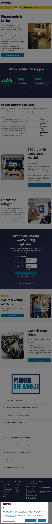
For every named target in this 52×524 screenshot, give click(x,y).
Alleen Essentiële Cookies (31, 520)
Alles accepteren (42, 520)
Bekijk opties (9, 520)
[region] (24, 512)
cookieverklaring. (11, 516)
